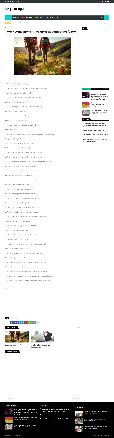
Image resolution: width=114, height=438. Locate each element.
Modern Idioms (14, 28)
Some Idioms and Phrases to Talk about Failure (95, 135)
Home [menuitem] (8, 18)
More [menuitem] (41, 18)
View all (78, 327)
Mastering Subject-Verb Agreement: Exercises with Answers (95, 427)
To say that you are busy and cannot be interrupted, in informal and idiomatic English (42, 345)
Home (7, 1)
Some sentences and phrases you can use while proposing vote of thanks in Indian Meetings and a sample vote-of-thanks (99, 96)
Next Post (76, 399)
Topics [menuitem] (15, 18)
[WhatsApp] (30, 322)
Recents (95, 89)
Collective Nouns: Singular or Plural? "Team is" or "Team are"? (95, 412)
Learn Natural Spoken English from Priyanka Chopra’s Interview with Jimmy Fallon (95, 125)
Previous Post (10, 399)
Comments (104, 89)
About (12, 1)
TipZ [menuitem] (57, 18)
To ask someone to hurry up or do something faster (15, 344)
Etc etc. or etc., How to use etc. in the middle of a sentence (99, 104)
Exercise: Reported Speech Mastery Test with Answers (95, 420)
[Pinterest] (26, 322)
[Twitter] (22, 322)
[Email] (34, 322)
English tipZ (19, 436)
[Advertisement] (42, 302)
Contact (106, 436)
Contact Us (18, 1)
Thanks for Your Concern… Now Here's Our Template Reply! (95, 140)
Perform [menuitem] (50, 18)
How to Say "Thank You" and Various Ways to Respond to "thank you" (99, 112)
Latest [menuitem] (28, 18)
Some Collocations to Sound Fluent (94, 130)
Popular (86, 89)
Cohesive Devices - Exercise (20, 23)
